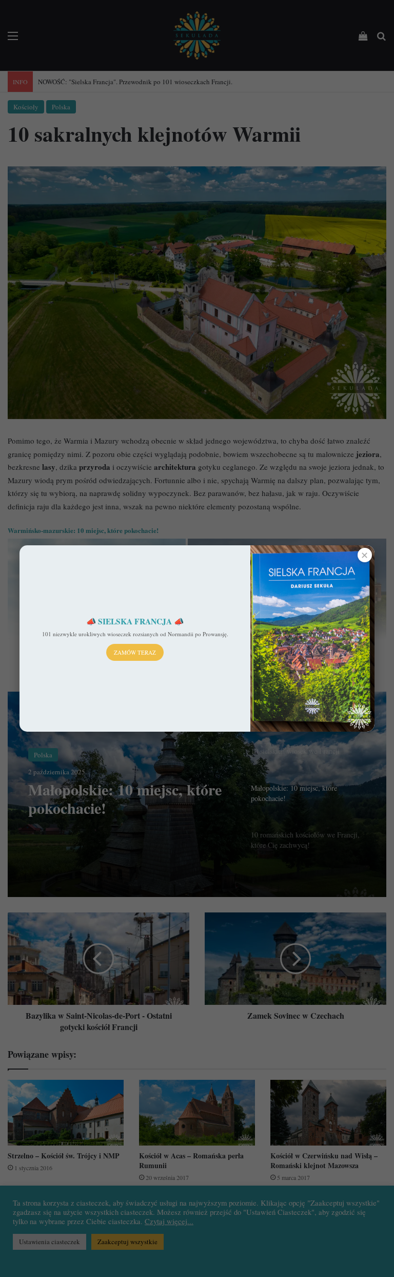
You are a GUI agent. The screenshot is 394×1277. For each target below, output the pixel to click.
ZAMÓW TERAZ (135, 652)
